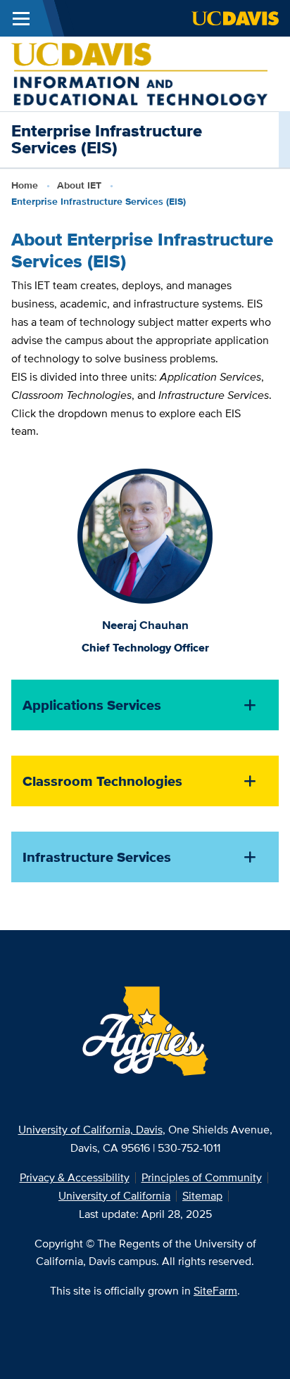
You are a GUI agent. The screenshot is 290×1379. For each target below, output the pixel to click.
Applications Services (92, 705)
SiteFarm (215, 1291)
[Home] (139, 73)
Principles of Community (201, 1177)
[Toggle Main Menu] (21, 18)
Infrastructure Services (97, 857)
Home (24, 185)
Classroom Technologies (102, 781)
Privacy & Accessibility (75, 1177)
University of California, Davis (90, 1129)
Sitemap (202, 1196)
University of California (114, 1196)
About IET (79, 185)
